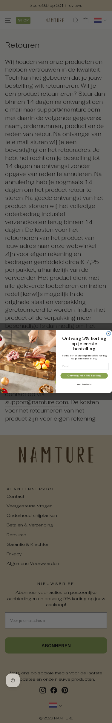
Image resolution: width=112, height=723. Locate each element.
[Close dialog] (108, 333)
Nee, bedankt (83, 384)
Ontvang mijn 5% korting (84, 375)
